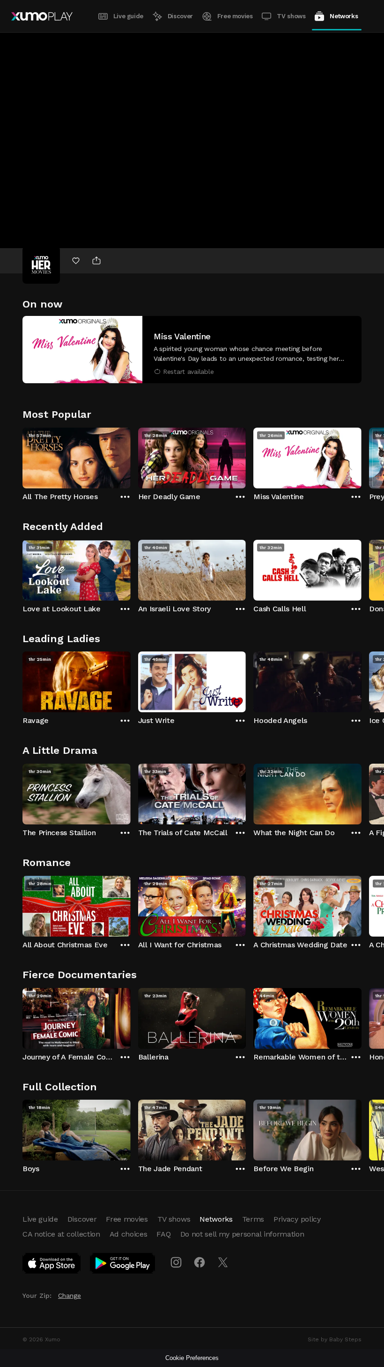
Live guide (128, 16)
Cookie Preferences (192, 1357)
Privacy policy (297, 1219)
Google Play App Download (123, 1265)
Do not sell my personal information (242, 1234)
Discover (180, 16)
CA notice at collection (61, 1234)
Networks (344, 16)
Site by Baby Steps (335, 1339)
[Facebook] (199, 1262)
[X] (223, 1262)
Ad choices (129, 1234)
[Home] (42, 16)
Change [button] (69, 1295)
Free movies (235, 16)
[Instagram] (176, 1262)
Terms (253, 1219)
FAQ (163, 1234)
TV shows (291, 16)
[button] (192, 349)
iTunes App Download (52, 1265)
